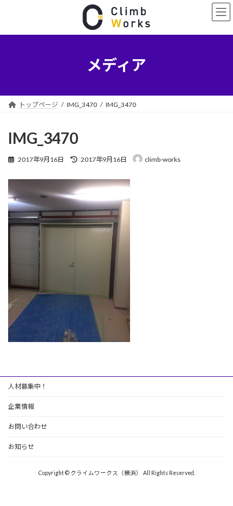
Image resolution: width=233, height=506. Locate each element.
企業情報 (21, 406)
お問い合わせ (27, 426)
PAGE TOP (216, 479)
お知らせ (21, 446)
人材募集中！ (27, 386)
